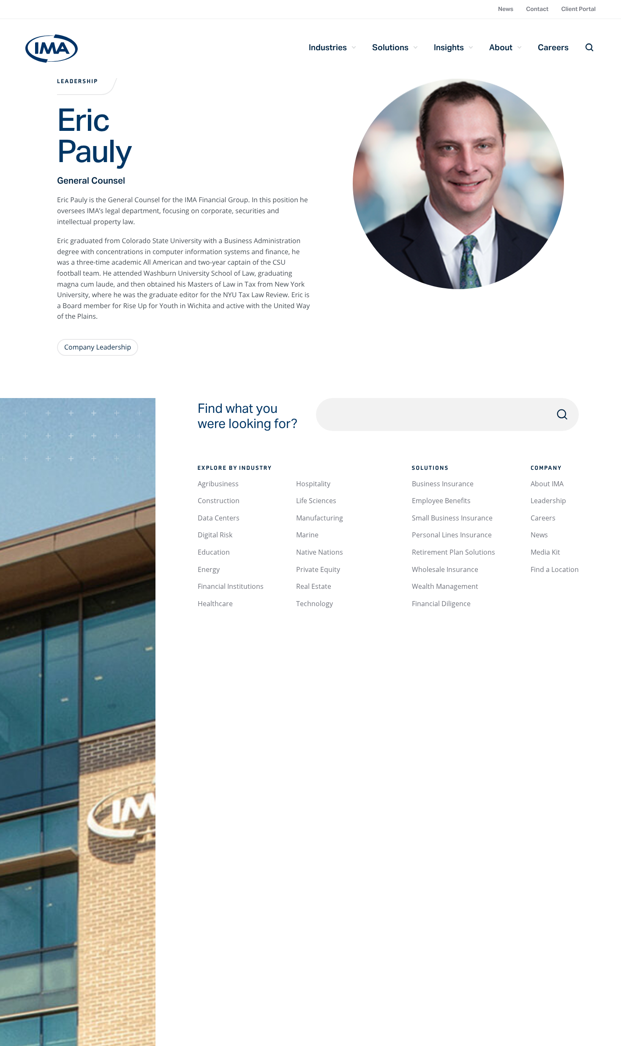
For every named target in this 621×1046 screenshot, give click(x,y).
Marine (307, 534)
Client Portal (578, 9)
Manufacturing (319, 518)
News (505, 9)
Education (214, 552)
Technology (314, 603)
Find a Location (555, 569)
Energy (209, 569)
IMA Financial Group (51, 48)
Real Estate (313, 586)
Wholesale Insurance (445, 569)
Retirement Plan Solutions (453, 552)
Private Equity (318, 569)
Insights (449, 47)
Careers (553, 47)
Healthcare (215, 603)
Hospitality (313, 483)
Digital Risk (215, 534)
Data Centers (219, 518)
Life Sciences (316, 500)
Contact (537, 9)
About (500, 47)
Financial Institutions (231, 586)
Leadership (77, 81)
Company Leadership (97, 347)
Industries (328, 47)
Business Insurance (443, 483)
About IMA (547, 483)
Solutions (390, 47)
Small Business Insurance (452, 518)
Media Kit (545, 552)
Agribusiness (218, 483)
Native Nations (319, 552)
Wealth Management (445, 586)
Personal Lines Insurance (452, 534)
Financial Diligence (441, 603)
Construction (219, 500)
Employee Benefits (441, 500)
